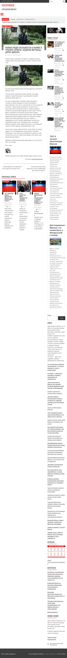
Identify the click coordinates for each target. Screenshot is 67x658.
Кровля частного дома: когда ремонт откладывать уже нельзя (56, 422)
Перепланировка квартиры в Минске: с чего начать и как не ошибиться (55, 459)
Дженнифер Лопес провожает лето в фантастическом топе (12, 167)
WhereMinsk (18, 55)
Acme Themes (61, 654)
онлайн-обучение (59, 99)
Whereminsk (8, 5)
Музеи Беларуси (52, 612)
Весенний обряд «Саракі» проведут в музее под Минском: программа (55, 522)
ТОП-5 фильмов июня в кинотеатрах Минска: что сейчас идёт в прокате (9, 197)
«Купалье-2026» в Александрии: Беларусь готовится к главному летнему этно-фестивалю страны (55, 400)
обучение (57, 52)
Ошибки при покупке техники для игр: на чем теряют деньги (56, 497)
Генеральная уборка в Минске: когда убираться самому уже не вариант (54, 438)
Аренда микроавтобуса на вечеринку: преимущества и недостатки (59, 73)
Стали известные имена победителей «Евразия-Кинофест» (23, 197)
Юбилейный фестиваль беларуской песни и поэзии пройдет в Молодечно (56, 445)
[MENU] (2, 14)
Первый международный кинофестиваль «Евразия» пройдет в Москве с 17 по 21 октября (38, 199)
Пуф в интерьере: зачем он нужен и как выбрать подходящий (55, 490)
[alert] (56, 644)
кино (9, 206)
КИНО (3, 26)
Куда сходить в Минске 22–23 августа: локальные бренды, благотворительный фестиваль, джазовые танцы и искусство (56, 330)
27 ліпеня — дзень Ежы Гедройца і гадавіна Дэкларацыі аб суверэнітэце (55, 358)
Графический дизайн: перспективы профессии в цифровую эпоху (59, 58)
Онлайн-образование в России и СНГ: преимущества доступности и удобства (59, 90)
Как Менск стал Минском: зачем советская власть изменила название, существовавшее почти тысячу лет (55, 351)
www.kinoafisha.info (37, 159)
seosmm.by (55, 562)
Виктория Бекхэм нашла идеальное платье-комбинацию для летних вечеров (36, 168)
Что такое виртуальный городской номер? (59, 105)
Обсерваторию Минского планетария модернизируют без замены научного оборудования (55, 605)
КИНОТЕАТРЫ (9, 26)
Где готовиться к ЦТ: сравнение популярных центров (60, 44)
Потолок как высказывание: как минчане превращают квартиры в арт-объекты (55, 452)
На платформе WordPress (36, 654)
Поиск (49, 315)
